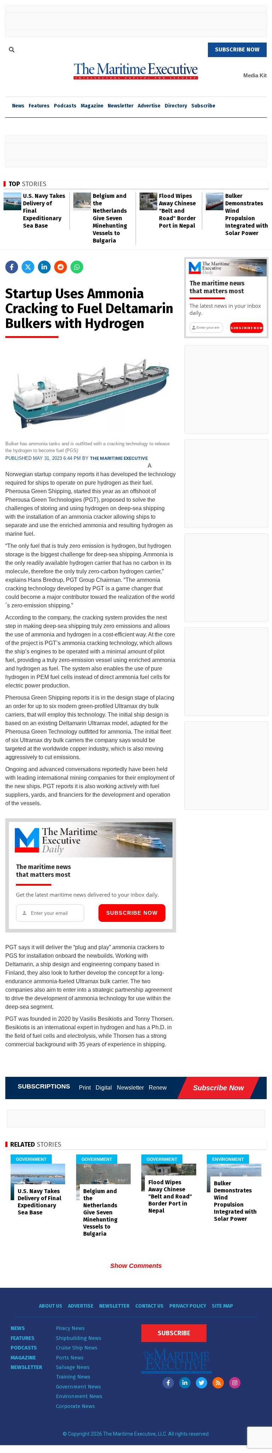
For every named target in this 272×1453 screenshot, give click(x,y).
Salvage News (73, 1367)
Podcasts (65, 106)
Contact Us (149, 1306)
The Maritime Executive (119, 458)
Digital (104, 1088)
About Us (50, 1306)
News (18, 1328)
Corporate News (75, 1406)
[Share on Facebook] (11, 267)
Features (39, 106)
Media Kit (255, 75)
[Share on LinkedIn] (44, 267)
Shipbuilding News (78, 1338)
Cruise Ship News (76, 1348)
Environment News (79, 1396)
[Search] (11, 50)
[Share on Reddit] (60, 267)
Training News (73, 1377)
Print (85, 1088)
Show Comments (136, 1265)
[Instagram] (234, 1382)
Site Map (222, 1306)
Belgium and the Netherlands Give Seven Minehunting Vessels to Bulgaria (110, 218)
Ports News (70, 1357)
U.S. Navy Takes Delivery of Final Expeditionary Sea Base (39, 1202)
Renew (158, 1088)
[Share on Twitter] (28, 267)
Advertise (149, 106)
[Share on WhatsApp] (76, 267)
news (18, 106)
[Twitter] (201, 1382)
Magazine (92, 106)
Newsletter (121, 106)
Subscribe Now (132, 913)
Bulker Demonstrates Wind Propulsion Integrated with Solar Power (235, 1201)
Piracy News (70, 1328)
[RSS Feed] (218, 1382)
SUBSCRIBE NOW (237, 49)
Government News (78, 1387)
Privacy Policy (187, 1306)
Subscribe (203, 106)
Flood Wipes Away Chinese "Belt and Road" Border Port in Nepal (177, 211)
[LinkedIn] (185, 1382)
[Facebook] (168, 1382)
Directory (176, 106)
